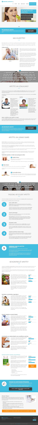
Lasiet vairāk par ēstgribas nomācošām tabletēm (20, 389)
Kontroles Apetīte (33, 3)
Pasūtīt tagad (32, 366)
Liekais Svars (23, 3)
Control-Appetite (18, 423)
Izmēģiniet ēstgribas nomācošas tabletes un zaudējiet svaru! (19, 410)
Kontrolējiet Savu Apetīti (31, 31)
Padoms (27, 3)
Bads (19, 3)
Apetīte (16, 3)
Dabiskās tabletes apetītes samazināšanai (11, 354)
